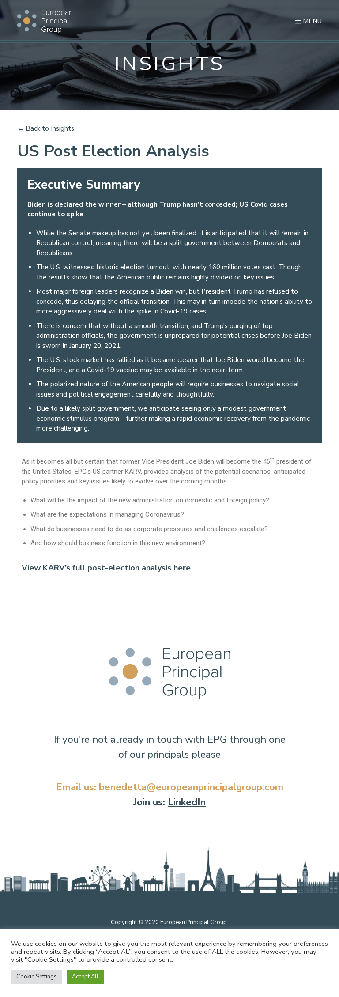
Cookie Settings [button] (36, 977)
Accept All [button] (85, 977)
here (182, 568)
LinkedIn (187, 802)
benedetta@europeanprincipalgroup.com (191, 787)
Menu (311, 21)
